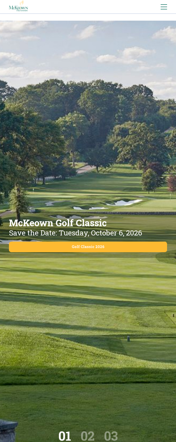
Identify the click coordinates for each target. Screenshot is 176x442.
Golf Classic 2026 (88, 246)
